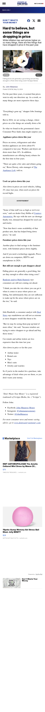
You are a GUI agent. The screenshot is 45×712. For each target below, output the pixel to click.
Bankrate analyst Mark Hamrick (16, 279)
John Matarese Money (25, 407)
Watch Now (38, 3)
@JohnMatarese (21, 414)
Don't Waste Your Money (10, 21)
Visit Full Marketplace (34, 438)
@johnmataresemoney (26, 410)
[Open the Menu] (4, 3)
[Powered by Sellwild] (39, 574)
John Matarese (12, 87)
